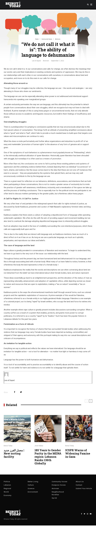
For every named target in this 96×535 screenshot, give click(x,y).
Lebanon (7, 485)
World (6, 492)
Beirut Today (8, 446)
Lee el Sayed (36, 61)
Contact (79, 485)
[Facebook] (81, 514)
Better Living (33, 482)
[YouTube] (90, 514)
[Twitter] (84, 514)
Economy (7, 495)
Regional (7, 488)
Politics (7, 482)
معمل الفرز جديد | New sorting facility (14, 453)
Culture (31, 485)
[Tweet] (21, 392)
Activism (46, 61)
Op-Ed (54, 498)
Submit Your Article (84, 488)
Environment (33, 492)
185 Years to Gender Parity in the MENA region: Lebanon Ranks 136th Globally (47, 457)
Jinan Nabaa (38, 446)
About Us (80, 482)
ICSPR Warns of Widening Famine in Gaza (77, 453)
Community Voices (59, 482)
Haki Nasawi (55, 207)
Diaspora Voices (59, 485)
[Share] (14, 392)
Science (31, 488)
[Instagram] (87, 514)
